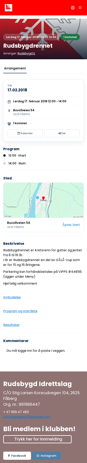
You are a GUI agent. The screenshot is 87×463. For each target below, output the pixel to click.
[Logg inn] (72, 7)
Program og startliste (20, 311)
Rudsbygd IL (26, 53)
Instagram (48, 456)
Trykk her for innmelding (38, 439)
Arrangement (15, 68)
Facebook (18, 456)
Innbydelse (12, 297)
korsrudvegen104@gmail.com (26, 416)
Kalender (26, 133)
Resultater (11, 325)
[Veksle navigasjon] (80, 7)
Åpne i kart (71, 224)
